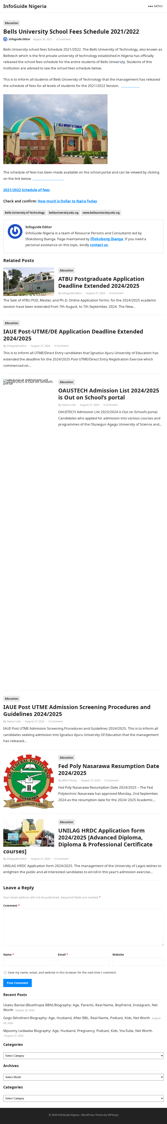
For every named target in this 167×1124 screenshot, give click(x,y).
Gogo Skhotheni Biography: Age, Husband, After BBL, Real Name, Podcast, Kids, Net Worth (76, 1017)
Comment (11, 905)
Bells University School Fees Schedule (133, 68)
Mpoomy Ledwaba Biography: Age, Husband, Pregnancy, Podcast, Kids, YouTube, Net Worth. (78, 1030)
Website (118, 954)
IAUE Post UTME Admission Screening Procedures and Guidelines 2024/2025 (77, 710)
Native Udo (69, 405)
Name (8, 954)
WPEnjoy (113, 1115)
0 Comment (63, 39)
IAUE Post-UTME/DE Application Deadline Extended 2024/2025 (73, 335)
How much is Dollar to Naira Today (67, 201)
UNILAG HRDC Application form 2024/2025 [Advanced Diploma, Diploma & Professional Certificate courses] (78, 841)
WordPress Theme (92, 1115)
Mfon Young (69, 780)
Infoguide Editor (19, 39)
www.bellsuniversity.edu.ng (101, 213)
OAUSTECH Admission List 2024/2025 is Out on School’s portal (108, 394)
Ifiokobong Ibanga (106, 239)
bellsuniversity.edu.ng (63, 213)
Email (63, 954)
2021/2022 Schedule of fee (25, 190)
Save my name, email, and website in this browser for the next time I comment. (62, 972)
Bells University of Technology (25, 213)
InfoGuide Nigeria (25, 6)
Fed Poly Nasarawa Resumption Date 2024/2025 (108, 769)
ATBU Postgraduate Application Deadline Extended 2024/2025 (101, 282)
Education (11, 23)
